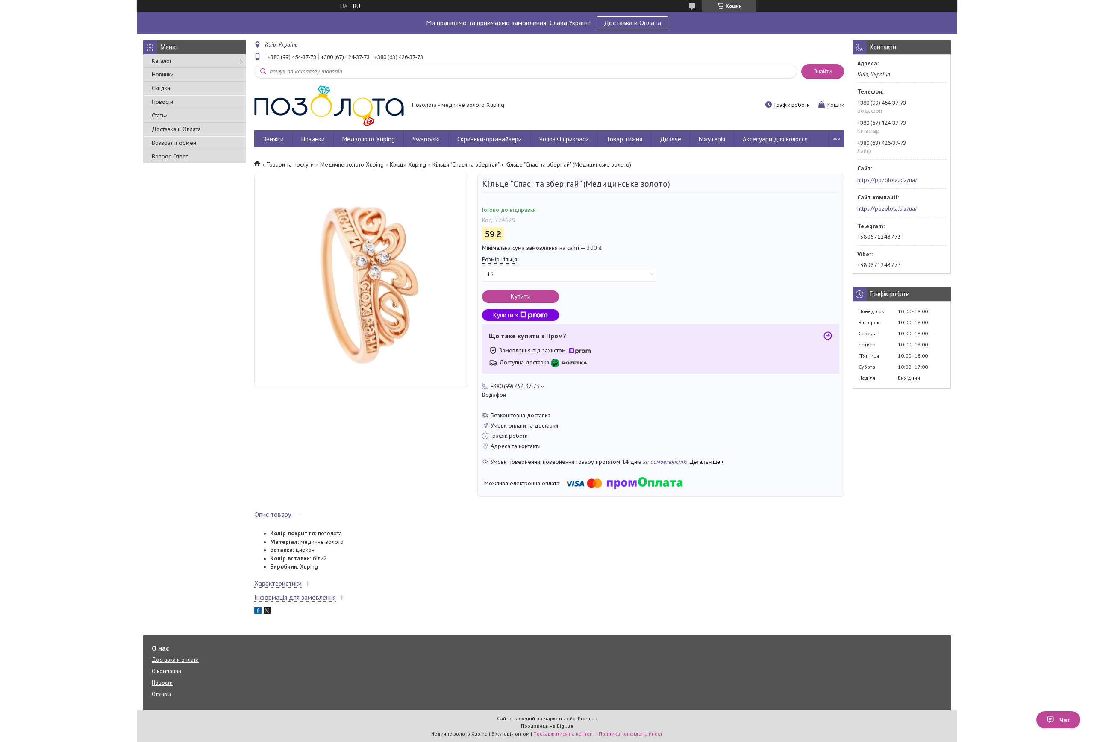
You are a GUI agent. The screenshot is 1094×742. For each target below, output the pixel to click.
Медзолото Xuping (368, 139)
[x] (267, 612)
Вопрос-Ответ (170, 156)
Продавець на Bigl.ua (547, 726)
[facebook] (258, 612)
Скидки (161, 88)
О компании (166, 671)
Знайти (823, 71)
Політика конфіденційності (631, 733)
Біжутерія (712, 139)
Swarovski (426, 139)
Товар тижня (624, 139)
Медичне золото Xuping (352, 164)
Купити (521, 296)
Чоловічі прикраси (564, 139)
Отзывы (161, 694)
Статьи (160, 115)
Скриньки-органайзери (489, 139)
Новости (162, 102)
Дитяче (670, 139)
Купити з (505, 315)
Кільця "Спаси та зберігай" (466, 164)
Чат (1064, 719)
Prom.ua (587, 718)
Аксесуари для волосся (775, 139)
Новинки (163, 74)
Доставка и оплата (175, 659)
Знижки (273, 139)
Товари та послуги (290, 164)
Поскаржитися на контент (564, 733)
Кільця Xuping (408, 164)
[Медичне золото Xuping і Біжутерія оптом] (329, 105)
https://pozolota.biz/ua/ (887, 180)
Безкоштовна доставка (520, 415)
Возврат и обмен (174, 143)
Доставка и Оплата (632, 22)
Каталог (162, 61)
